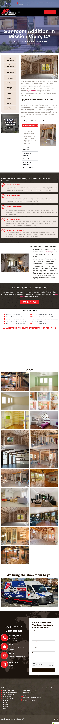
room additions (31, 90)
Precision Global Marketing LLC (15, 719)
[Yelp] (9, 4)
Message (34, 652)
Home (13, 41)
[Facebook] (6, 4)
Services (19, 41)
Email (33, 636)
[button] (19, 12)
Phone (34, 641)
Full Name (35, 630)
